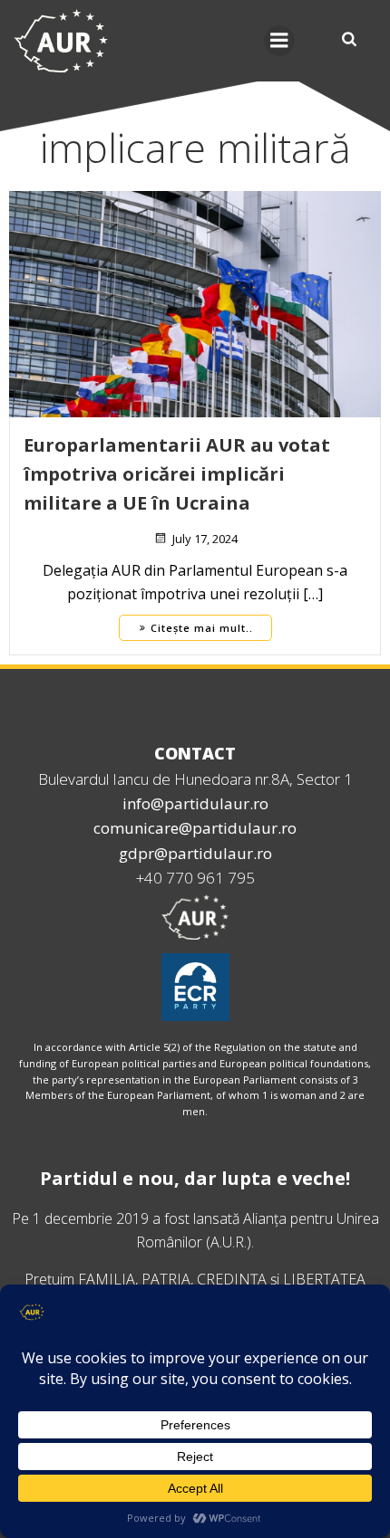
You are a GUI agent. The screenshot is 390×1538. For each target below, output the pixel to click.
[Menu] (279, 40)
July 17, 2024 (205, 538)
